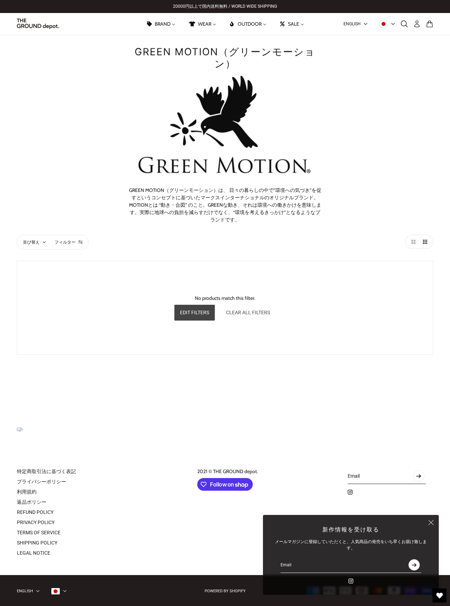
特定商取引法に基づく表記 (46, 471)
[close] (431, 522)
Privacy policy (35, 522)
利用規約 (27, 492)
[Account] (416, 23)
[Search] (404, 23)
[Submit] (414, 564)
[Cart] (429, 23)
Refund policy (35, 512)
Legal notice (33, 553)
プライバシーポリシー (41, 481)
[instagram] (351, 581)
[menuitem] (160, 24)
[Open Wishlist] (439, 595)
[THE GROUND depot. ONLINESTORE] (38, 24)
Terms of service (38, 532)
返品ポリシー (31, 502)
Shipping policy (37, 543)
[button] (412, 242)
